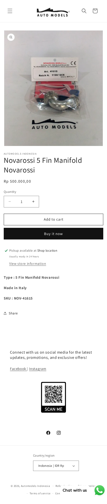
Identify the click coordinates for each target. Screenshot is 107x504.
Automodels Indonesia (35, 486)
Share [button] (13, 313)
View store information (27, 263)
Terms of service (40, 493)
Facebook (18, 368)
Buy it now (53, 233)
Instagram (37, 368)
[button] (9, 10)
